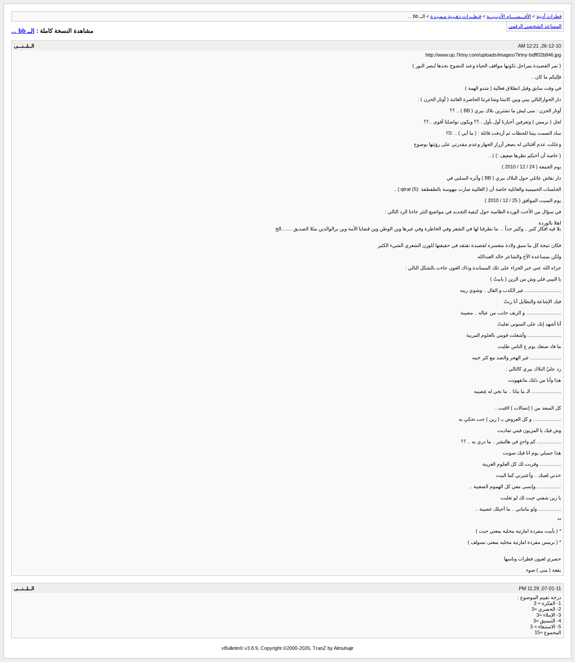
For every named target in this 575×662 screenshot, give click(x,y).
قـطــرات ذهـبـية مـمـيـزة (455, 16)
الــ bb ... (23, 30)
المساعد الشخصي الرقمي (535, 26)
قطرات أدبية (549, 16)
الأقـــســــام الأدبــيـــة (509, 16)
